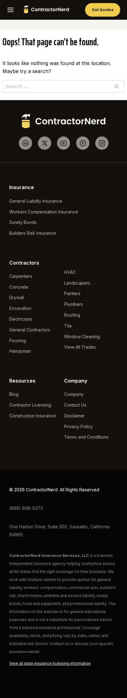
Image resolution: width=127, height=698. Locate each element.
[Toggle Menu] (10, 10)
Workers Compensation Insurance (43, 211)
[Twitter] (44, 143)
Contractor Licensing (30, 405)
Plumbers (73, 304)
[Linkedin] (25, 143)
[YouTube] (63, 143)
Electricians (20, 319)
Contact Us (75, 405)
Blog (13, 394)
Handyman (20, 351)
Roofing (72, 315)
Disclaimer (74, 415)
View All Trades (80, 347)
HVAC (70, 272)
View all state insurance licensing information (50, 663)
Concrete (18, 287)
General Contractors (29, 329)
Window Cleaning (82, 336)
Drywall (16, 297)
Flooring (17, 340)
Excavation (20, 308)
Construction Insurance (32, 415)
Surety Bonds (23, 222)
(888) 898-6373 (26, 508)
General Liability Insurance (35, 201)
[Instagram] (102, 143)
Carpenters (20, 276)
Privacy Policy (78, 426)
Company (74, 394)
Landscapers (77, 283)
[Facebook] (82, 143)
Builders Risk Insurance (32, 233)
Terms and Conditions (86, 437)
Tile (68, 325)
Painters (72, 293)
